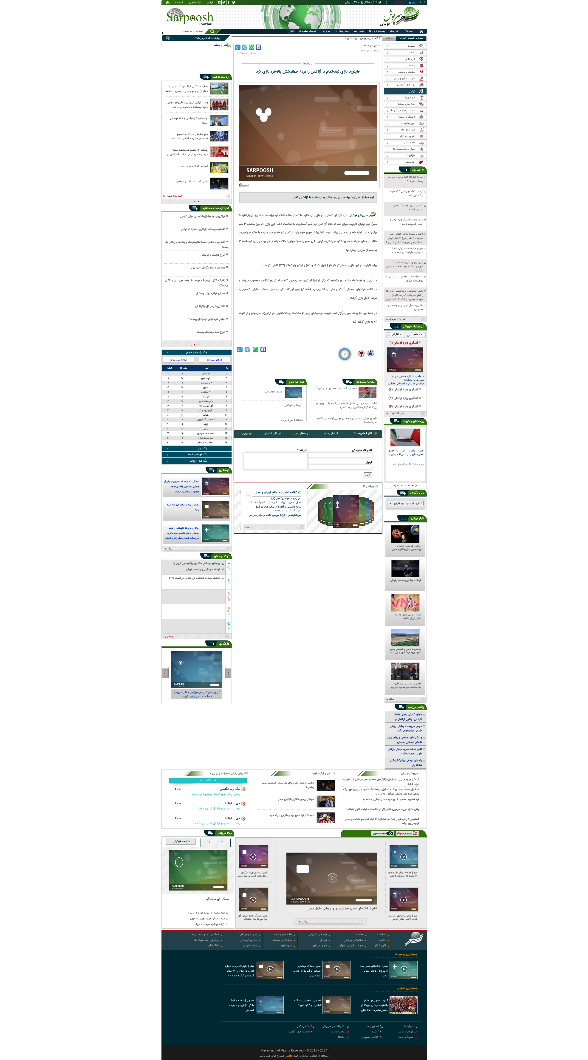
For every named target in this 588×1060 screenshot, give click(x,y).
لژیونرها (368, 46)
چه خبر (218, 556)
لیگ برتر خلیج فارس (196, 352)
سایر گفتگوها (397, 413)
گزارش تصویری (370, 1037)
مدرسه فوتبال (181, 841)
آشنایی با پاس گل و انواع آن (210, 306)
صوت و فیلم (406, 1037)
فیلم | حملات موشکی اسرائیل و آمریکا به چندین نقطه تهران (306, 971)
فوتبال (377, 46)
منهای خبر (359, 31)
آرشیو (210, 3)
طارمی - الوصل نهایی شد (194, 166)
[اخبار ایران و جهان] (400, 27)
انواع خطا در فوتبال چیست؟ (210, 332)
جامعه (359, 934)
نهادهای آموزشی (317, 934)
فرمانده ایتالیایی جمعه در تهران (405, 581)
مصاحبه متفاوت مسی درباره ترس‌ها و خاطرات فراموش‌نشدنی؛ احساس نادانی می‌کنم (406, 380)
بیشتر (169, 548)
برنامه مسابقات (178, 360)
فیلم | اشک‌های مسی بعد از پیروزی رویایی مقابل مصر (342, 909)
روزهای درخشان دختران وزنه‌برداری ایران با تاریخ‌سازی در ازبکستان (406, 547)
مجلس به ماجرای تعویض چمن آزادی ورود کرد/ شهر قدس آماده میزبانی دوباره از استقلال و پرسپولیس (405, 651)
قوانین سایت (405, 1032)
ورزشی (228, 566)
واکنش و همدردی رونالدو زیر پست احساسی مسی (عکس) (288, 785)
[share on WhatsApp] (251, 47)
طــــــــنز (216, 841)
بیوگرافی (326, 31)
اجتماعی (228, 596)
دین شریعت (285, 945)
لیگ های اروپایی (198, 461)
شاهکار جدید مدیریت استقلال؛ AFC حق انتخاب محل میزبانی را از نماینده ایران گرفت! (381, 782)
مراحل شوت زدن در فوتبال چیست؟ (206, 319)
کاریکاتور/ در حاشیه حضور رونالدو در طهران (197, 692)
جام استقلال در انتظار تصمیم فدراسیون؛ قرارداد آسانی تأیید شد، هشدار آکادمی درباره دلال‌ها (189, 136)
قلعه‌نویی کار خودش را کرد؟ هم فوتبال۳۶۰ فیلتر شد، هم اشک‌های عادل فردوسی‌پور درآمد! (382, 821)
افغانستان (213, 945)
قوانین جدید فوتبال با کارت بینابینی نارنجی (202, 216)
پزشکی (228, 611)
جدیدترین (246, 433)
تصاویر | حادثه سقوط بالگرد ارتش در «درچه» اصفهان (241, 1005)
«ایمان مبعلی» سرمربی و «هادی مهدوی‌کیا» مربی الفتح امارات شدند (347, 420)
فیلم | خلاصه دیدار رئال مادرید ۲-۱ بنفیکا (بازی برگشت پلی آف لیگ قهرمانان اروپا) (402, 874)
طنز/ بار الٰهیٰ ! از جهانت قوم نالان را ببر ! (206, 913)
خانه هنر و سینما (282, 934)
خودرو (228, 625)
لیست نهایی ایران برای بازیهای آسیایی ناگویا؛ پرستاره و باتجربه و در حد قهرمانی (187, 104)
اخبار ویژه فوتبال (174, 196)
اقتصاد (382, 940)
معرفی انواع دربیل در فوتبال (210, 293)
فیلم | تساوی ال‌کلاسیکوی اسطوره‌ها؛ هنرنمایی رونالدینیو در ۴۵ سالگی (252, 874)
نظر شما (302, 450)
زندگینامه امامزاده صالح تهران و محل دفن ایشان (277, 492)
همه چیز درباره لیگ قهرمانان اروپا (208, 267)
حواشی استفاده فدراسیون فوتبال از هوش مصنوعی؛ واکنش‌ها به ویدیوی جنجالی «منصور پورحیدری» (181, 487)
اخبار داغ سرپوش (397, 319)
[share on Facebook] (258, 47)
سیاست (381, 934)
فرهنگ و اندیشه (282, 940)
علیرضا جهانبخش (273, 391)
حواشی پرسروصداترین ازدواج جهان (295, 799)
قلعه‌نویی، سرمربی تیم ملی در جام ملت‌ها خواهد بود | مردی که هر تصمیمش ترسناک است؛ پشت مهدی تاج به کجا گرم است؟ (405, 685)
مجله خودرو (250, 945)
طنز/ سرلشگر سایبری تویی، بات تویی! (207, 919)
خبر (419, 169)
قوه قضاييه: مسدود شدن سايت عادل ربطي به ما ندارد (390, 799)
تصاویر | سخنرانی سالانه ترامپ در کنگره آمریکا (307, 1003)
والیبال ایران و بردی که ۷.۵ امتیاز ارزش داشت (407, 616)
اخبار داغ (408, 31)
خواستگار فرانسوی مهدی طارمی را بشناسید (291, 815)
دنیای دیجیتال (248, 940)
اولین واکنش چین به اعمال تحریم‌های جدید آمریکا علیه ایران (405, 453)
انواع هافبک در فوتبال (213, 255)
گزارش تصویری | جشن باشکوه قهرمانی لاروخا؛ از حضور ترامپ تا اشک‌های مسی (374, 1005)
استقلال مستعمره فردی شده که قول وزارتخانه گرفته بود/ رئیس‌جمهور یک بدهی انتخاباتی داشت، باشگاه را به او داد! (381, 791)
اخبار (291, 31)
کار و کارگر (380, 945)
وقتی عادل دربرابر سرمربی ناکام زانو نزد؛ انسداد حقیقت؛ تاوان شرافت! (382, 809)
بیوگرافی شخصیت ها (206, 940)
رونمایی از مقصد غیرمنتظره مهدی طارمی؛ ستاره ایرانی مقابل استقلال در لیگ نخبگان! (187, 152)
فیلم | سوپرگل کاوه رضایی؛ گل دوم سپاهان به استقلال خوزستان (252, 917)
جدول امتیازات (215, 360)
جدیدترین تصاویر (408, 988)
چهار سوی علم (248, 934)
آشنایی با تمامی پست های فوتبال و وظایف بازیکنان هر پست (196, 244)
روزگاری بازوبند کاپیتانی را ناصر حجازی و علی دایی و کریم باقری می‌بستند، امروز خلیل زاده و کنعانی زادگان (182, 533)
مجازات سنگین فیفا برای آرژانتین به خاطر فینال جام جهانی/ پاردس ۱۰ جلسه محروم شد (187, 88)
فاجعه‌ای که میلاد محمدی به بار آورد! (337, 389)
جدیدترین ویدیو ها (406, 954)
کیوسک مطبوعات (308, 31)
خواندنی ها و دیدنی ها (205, 934)
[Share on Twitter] (237, 47)
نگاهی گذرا (303, 1026)
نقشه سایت (337, 1032)
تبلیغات (179, 3)
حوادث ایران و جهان (351, 945)
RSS (341, 1037)
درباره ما (408, 1026)
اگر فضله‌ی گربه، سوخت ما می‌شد (209, 924)
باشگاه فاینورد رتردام (292, 420)
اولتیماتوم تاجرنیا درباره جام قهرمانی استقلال (189, 120)
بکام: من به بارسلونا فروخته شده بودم (183, 507)
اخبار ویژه (394, 31)
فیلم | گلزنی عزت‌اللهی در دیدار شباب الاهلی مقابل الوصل (402, 917)
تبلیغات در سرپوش (333, 1026)
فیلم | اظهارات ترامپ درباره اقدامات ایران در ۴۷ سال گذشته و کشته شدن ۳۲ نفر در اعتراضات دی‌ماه (239, 971)
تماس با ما (373, 1026)
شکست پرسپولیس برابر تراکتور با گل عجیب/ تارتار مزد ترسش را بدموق (342, 38)
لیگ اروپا (202, 448)
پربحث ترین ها (377, 31)
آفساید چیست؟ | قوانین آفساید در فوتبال (203, 229)
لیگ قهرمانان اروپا (197, 454)
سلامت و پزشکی (353, 940)
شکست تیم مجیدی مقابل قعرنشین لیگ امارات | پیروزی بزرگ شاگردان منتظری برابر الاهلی (346, 405)
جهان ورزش (320, 945)
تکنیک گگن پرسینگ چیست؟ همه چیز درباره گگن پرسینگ (196, 283)
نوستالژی (224, 470)
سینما (228, 581)
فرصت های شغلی (299, 1032)
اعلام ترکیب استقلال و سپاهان (192, 181)
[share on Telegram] (244, 47)
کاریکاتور (224, 643)
